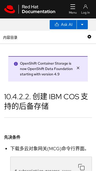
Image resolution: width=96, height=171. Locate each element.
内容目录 (10, 37)
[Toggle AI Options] (82, 24)
